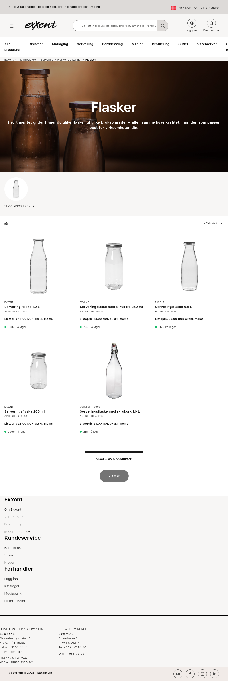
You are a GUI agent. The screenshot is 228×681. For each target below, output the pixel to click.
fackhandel (28, 7)
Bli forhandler (210, 8)
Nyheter (36, 44)
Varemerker (207, 44)
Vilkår (9, 555)
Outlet (183, 44)
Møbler (137, 44)
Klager (9, 563)
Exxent (9, 60)
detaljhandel (47, 7)
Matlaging (60, 44)
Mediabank (13, 594)
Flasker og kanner (69, 60)
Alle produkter (12, 47)
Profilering (160, 44)
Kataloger (12, 586)
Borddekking (112, 44)
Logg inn (192, 30)
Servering (85, 44)
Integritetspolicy (17, 532)
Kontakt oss (13, 548)
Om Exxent (12, 510)
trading (95, 7)
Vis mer (114, 476)
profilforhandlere (70, 7)
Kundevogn (211, 30)
